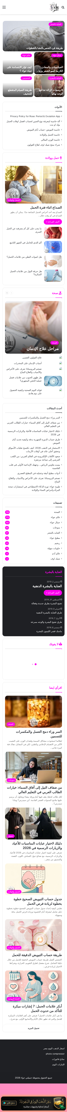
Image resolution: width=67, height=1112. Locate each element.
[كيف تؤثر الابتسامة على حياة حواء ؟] (18, 63)
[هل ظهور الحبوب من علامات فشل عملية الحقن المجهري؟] (53, 381)
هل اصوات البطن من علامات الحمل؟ (24, 256)
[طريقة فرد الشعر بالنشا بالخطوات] (34, 36)
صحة (55, 293)
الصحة (21, 292)
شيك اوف (55, 558)
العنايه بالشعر (55, 24)
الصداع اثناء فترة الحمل (46, 207)
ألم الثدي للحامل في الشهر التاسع (26, 242)
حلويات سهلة (53, 548)
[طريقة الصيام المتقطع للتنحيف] (18, 86)
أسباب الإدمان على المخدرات (28, 363)
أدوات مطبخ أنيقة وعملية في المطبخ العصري (38, 473)
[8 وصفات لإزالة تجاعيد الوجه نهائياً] (49, 86)
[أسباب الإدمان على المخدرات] (60, 363)
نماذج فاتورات (58, 1059)
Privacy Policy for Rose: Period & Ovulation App (35, 116)
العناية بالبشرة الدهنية (47, 586)
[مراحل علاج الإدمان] (33, 327)
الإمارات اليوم (58, 1064)
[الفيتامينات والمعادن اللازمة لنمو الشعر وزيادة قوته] (49, 63)
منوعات (56, 527)
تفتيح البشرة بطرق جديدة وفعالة (46, 603)
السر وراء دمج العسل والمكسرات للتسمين (39, 417)
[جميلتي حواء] (54, 7)
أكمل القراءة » (53, 221)
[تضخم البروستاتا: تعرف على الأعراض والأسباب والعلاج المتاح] (60, 369)
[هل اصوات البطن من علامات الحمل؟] (53, 261)
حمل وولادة (52, 158)
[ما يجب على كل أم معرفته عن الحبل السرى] (53, 233)
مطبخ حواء (55, 538)
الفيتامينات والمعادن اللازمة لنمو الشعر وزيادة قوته (49, 70)
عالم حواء (26, 55)
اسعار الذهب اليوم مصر (54, 1048)
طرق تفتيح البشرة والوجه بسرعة (46, 622)
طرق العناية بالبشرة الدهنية (49, 612)
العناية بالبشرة (55, 78)
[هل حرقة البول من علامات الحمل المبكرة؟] (53, 276)
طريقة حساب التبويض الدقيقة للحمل (37, 955)
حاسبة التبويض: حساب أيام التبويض (43, 129)
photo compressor (55, 1053)
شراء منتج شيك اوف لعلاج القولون (43, 144)
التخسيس (26, 78)
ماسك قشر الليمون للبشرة (49, 631)
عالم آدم (56, 553)
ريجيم (57, 543)
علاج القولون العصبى (32, 357)
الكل (28, 292)
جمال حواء (57, 55)
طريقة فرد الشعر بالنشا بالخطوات (44, 48)
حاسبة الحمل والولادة (50, 134)
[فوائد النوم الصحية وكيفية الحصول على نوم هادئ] (60, 390)
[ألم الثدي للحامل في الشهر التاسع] (53, 247)
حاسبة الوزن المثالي (50, 139)
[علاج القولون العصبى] (60, 357)
